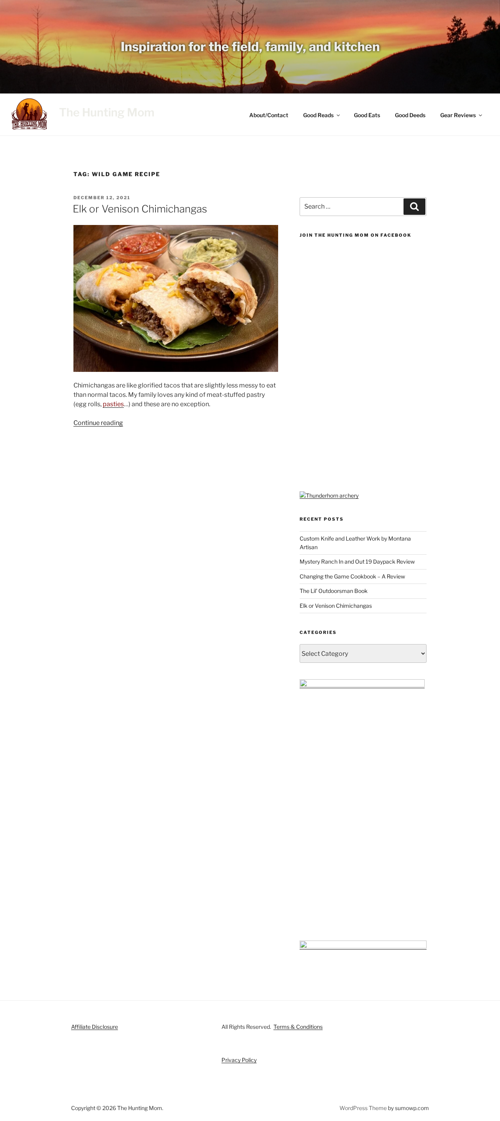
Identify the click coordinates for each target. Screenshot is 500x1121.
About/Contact (268, 115)
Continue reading (98, 423)
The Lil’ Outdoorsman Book (334, 590)
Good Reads (318, 115)
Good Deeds (410, 115)
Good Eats (367, 115)
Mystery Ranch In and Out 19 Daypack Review (357, 561)
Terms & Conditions (298, 1026)
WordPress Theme (363, 1108)
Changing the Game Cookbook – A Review (352, 576)
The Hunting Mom (106, 112)
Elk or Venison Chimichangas (140, 209)
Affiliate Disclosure (94, 1026)
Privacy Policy (239, 1060)
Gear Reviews (458, 115)
